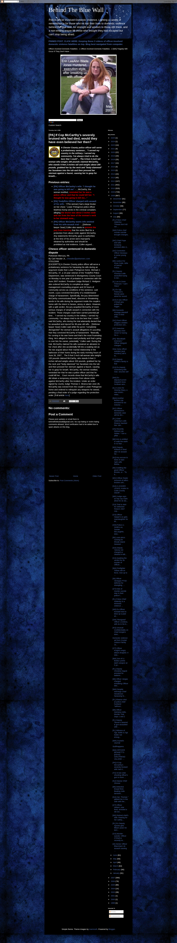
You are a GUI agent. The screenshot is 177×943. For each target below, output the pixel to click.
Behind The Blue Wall (76, 9)
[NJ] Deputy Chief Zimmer (120, 782)
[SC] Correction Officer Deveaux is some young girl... (120, 254)
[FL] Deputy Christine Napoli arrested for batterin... (120, 672)
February (117, 870)
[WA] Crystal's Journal (118, 742)
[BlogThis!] (72, 401)
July (115, 217)
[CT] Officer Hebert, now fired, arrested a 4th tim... (120, 808)
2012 (113, 181)
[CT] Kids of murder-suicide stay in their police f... (119, 592)
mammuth (93, 929)
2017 (113, 163)
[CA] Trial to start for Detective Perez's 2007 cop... (119, 507)
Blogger (112, 929)
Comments (115, 916)
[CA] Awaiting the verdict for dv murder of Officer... (120, 561)
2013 (113, 178)
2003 (113, 892)
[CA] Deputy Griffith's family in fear (120, 361)
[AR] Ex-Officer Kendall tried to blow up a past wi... (119, 612)
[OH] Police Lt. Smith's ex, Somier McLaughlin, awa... (118, 529)
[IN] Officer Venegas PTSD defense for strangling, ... (120, 582)
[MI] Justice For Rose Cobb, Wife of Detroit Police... (120, 264)
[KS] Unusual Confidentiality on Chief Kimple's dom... (120, 631)
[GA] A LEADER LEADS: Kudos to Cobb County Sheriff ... (120, 489)
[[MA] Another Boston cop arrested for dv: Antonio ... (120, 401)
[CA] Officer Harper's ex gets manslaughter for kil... (120, 518)
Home (75, 476)
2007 (113, 878)
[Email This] (70, 401)
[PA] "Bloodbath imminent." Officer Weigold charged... (120, 342)
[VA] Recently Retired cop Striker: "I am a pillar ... (119, 432)
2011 (113, 185)
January (116, 873)
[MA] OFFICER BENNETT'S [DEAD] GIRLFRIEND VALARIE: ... (119, 754)
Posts (113, 912)
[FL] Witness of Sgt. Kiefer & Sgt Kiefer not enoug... (120, 733)
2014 (113, 174)
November (117, 202)
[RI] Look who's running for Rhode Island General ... (119, 540)
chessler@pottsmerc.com (78, 258)
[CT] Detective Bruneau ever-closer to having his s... (120, 331)
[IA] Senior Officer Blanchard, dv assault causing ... (120, 847)
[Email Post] (64, 401)
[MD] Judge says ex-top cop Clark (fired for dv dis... (120, 498)
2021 (113, 149)
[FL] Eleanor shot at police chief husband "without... (120, 703)
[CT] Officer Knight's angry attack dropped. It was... (120, 651)
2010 (113, 188)
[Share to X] (74, 401)
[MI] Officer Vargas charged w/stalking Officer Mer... (120, 682)
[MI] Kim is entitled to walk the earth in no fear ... (120, 441)
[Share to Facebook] (76, 401)
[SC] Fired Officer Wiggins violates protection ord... (120, 322)
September (118, 210)
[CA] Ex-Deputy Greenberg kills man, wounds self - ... (120, 370)
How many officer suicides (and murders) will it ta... (120, 352)
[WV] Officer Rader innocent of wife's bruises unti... (120, 480)
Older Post (97, 476)
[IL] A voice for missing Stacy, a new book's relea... (120, 391)
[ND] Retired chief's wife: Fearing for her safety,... (120, 817)
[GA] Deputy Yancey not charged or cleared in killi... (120, 551)
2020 (113, 152)
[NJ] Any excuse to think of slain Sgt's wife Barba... (120, 460)
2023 (113, 145)
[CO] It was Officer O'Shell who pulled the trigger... (120, 303)
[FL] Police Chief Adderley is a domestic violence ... (119, 602)
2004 (113, 889)
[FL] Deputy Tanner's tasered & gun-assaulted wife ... (120, 723)
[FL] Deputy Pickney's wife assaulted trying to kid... (120, 274)
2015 (113, 170)
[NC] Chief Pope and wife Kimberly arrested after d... (120, 244)
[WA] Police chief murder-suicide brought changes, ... (120, 233)
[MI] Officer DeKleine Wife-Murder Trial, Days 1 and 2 (119, 713)
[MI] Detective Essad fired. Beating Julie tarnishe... (119, 790)
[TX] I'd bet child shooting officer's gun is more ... (120, 775)
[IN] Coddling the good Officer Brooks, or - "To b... (120, 471)
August (116, 213)
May (115, 859)
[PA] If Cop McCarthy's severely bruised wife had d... (120, 766)
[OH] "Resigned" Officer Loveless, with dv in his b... (120, 622)
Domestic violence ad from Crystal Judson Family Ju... (120, 641)
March (116, 866)
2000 (113, 899)
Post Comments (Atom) (69, 481)
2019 (113, 156)
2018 (113, 159)
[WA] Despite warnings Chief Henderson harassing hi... (119, 692)
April (115, 862)
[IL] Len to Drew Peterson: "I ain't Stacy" (120, 284)
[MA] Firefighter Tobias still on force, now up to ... (120, 571)
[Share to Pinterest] (78, 401)
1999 (113, 903)
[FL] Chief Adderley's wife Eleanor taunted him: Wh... (120, 422)
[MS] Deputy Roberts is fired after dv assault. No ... (120, 450)
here (67, 395)
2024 (113, 141)
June (115, 855)
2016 (113, 167)
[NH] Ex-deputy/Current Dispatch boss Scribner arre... (119, 381)
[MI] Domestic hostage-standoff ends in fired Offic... (120, 313)
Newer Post (54, 476)
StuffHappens (118, 746)
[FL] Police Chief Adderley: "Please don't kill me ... (120, 223)
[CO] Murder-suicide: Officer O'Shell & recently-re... (119, 837)
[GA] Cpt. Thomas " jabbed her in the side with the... (120, 799)
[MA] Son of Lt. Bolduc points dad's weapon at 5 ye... (120, 662)
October (116, 206)
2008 (113, 196)
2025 (113, 138)
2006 (113, 881)
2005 (113, 885)
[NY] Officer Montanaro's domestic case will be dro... (119, 411)
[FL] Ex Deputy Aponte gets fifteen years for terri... (120, 826)
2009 (113, 192)
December (117, 199)
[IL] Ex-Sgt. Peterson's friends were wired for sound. (120, 293)
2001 (113, 896)
